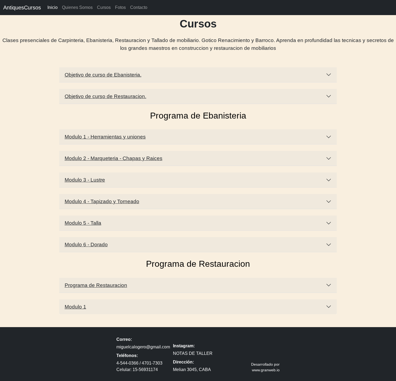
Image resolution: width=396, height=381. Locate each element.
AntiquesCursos (22, 8)
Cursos (104, 7)
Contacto (138, 7)
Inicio (52, 7)
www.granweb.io (266, 370)
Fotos (120, 7)
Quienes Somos (77, 7)
